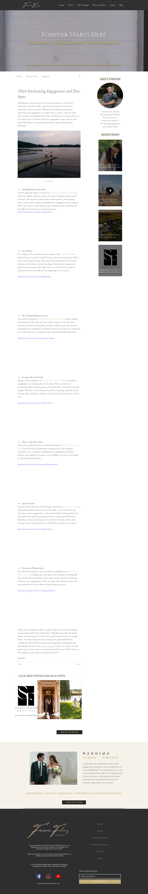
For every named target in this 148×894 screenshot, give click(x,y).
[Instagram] (48, 876)
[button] (82, 5)
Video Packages (100, 838)
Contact (100, 851)
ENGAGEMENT (35, 65)
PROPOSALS (65, 65)
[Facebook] (39, 876)
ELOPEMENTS (82, 65)
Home (100, 824)
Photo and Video (31, 76)
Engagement (46, 76)
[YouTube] (58, 876)
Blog (100, 858)
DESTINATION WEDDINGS (107, 65)
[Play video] (49, 228)
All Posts (19, 76)
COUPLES (50, 65)
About (100, 831)
